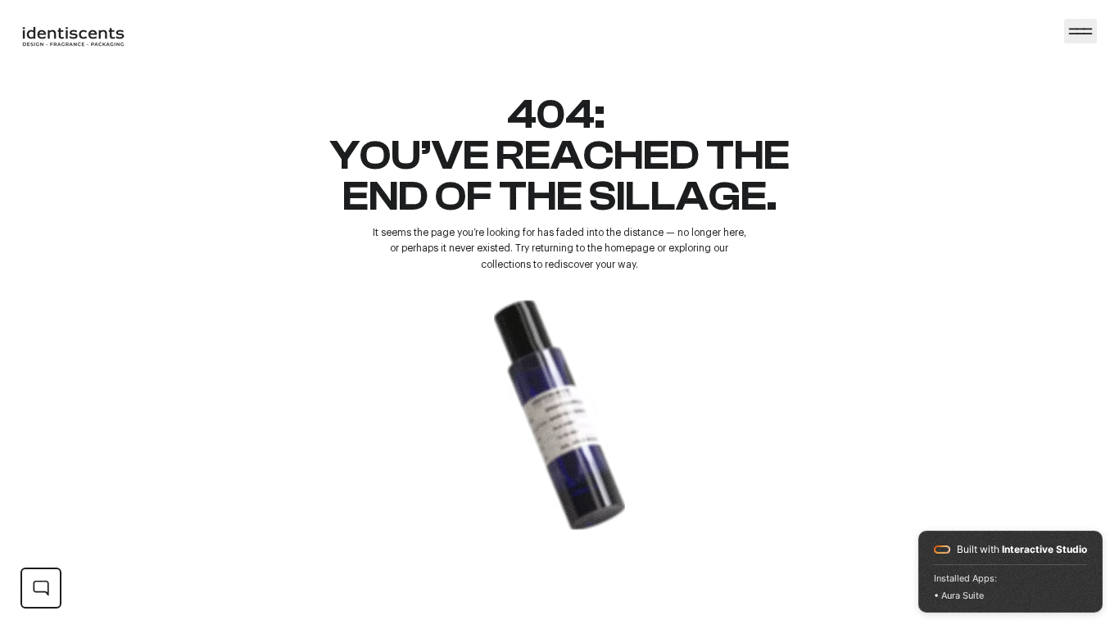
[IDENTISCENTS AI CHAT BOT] (40, 588)
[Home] (1080, 31)
